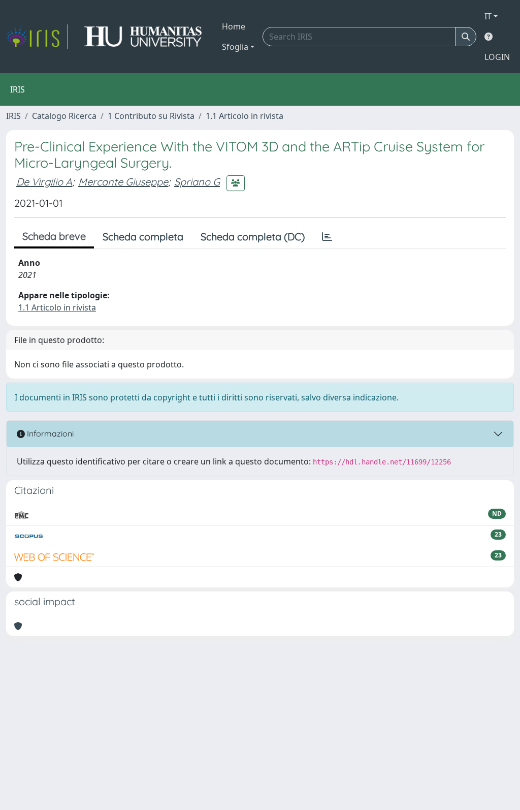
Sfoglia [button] (235, 46)
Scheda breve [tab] (54, 236)
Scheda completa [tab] (143, 236)
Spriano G (197, 181)
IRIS (13, 115)
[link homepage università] (143, 36)
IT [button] (488, 16)
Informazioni (49, 433)
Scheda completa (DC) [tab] (253, 236)
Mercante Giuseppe (123, 181)
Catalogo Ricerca (64, 115)
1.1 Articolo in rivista (244, 115)
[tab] (327, 236)
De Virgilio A (44, 181)
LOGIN (497, 57)
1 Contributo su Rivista (151, 115)
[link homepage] (37, 36)
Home (233, 26)
